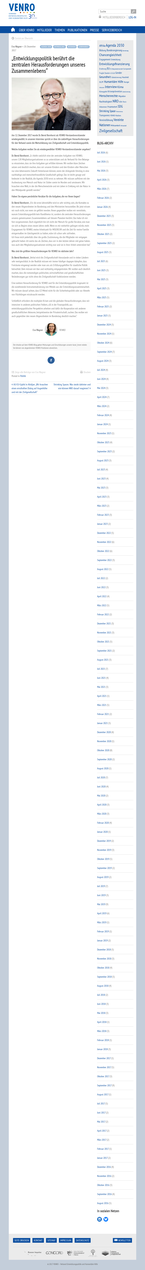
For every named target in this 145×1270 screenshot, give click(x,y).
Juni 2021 (101, 677)
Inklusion (101, 87)
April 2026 (101, 179)
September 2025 (104, 243)
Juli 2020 (101, 777)
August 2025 (102, 252)
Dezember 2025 (104, 216)
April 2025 (101, 288)
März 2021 (101, 705)
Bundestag (125, 51)
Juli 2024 (101, 369)
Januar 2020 (102, 831)
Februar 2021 (103, 714)
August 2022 (102, 569)
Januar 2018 (102, 1049)
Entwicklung (59, 46)
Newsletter (124, 1240)
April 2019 (101, 913)
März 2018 (101, 1031)
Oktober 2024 (103, 342)
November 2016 (104, 1176)
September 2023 (104, 451)
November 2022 (104, 542)
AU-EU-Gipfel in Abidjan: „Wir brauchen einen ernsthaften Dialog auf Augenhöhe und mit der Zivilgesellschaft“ (30, 388)
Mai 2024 (101, 388)
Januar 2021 (102, 723)
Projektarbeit (112, 106)
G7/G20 (112, 73)
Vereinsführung (106, 120)
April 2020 (101, 804)
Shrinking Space (107, 111)
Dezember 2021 (104, 623)
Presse (94, 30)
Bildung (102, 50)
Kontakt (38, 1240)
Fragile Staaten (104, 73)
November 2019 (104, 850)
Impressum (65, 1240)
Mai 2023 (101, 487)
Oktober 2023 (103, 442)
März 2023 (101, 505)
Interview (71, 46)
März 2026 (101, 188)
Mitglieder (44, 30)
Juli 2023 (101, 469)
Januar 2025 (102, 315)
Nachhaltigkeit (105, 101)
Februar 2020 (103, 822)
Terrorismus (119, 111)
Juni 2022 (101, 587)
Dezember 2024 (104, 324)
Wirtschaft (123, 126)
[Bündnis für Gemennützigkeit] (93, 1258)
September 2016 (104, 1194)
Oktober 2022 (103, 551)
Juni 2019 (101, 895)
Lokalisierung (126, 92)
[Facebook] (51, 360)
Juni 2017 (101, 1112)
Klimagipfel (103, 91)
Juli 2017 (101, 1103)
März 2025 (101, 297)
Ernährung (102, 68)
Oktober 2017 (103, 1076)
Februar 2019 (103, 931)
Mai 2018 (101, 1013)
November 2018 (104, 958)
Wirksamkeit (115, 125)
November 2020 (104, 741)
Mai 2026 (101, 170)
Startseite (13, 29)
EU (108, 68)
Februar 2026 (103, 197)
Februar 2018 (103, 1040)
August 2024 (102, 360)
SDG (120, 106)
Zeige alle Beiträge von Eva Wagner (30, 372)
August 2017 (102, 1094)
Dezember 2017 (104, 1058)
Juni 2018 (101, 1003)
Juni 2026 (101, 161)
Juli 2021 (101, 668)
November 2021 (104, 632)
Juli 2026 (101, 152)
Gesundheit (105, 77)
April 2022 (101, 596)
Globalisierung (116, 77)
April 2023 (101, 496)
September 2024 (104, 351)
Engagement (104, 59)
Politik (23, 376)
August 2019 (102, 877)
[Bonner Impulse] (32, 1258)
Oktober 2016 (103, 1185)
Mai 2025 (101, 279)
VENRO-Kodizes (115, 115)
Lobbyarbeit (84, 46)
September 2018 (104, 976)
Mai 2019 (101, 904)
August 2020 (102, 768)
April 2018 (101, 1022)
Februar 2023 (103, 514)
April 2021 (101, 696)
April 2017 (101, 1130)
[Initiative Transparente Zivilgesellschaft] (111, 1258)
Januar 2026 (102, 206)
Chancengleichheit (110, 55)
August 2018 (102, 985)
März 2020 (101, 813)
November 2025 (104, 225)
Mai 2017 (101, 1121)
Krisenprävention (115, 91)
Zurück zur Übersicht (24, 38)
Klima (120, 87)
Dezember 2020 (104, 732)
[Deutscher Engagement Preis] (75, 1258)
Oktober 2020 (103, 750)
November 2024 (104, 333)
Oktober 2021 (103, 641)
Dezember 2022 (104, 533)
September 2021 (104, 650)
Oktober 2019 (103, 859)
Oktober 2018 (103, 967)
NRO (116, 101)
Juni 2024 (101, 379)
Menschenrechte (108, 96)
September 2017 (104, 1085)
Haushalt (125, 77)
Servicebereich (112, 30)
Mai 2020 (101, 795)
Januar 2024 (102, 424)
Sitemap (51, 1240)
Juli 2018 (101, 994)
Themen (60, 30)
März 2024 (101, 406)
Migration (122, 96)
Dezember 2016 (104, 1167)
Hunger (126, 82)
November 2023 (104, 433)
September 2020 (104, 759)
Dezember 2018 (104, 949)
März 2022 (101, 605)
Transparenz (104, 115)
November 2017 (104, 1067)
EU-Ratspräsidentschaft (116, 69)
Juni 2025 (101, 270)
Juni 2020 (101, 786)
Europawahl (127, 69)
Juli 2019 (101, 886)
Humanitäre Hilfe (113, 82)
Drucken (87, 372)
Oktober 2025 (103, 234)
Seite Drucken (21, 1240)
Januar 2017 (102, 1157)
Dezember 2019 (104, 840)
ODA (120, 101)
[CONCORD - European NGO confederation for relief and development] (54, 1258)
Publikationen (77, 30)
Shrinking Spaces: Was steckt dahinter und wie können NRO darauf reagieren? (72, 386)
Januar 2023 (102, 523)
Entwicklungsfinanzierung (114, 64)
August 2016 (102, 1203)
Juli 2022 (101, 578)
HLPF (101, 81)
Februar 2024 (103, 415)
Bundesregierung (114, 50)
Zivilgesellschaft (110, 130)
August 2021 (102, 659)
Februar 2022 (103, 614)
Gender (118, 72)
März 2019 (101, 922)
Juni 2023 (101, 478)
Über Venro (26, 30)
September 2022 (104, 560)
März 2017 (101, 1139)
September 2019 (104, 868)
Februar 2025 (103, 306)
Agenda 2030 (46, 46)
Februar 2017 (103, 1148)
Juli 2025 (101, 261)
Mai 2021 (101, 686)
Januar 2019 (102, 940)
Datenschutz (82, 1240)
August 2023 (102, 460)
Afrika (102, 46)
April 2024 (101, 397)
